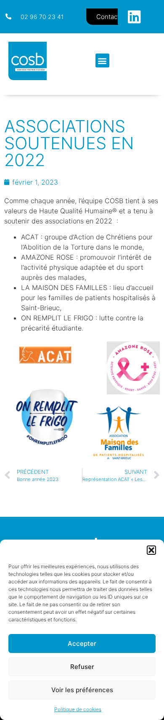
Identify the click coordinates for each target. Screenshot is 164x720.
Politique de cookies (77, 709)
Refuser (82, 667)
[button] (151, 550)
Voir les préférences (82, 690)
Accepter (82, 643)
